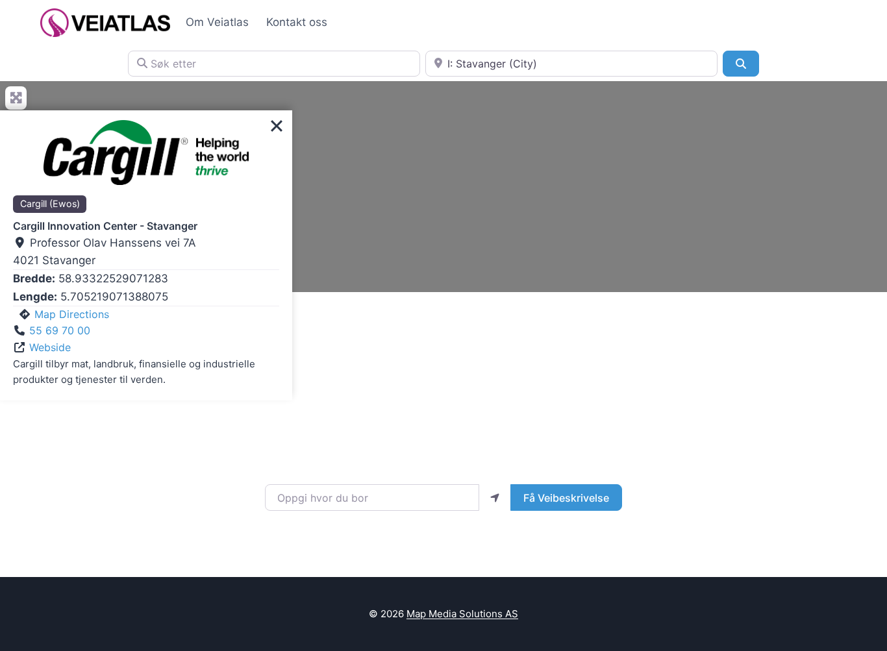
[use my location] (495, 497)
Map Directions (71, 314)
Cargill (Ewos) (50, 203)
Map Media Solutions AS (462, 614)
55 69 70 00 (59, 330)
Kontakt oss (296, 22)
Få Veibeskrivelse (566, 497)
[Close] (276, 126)
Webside (50, 347)
